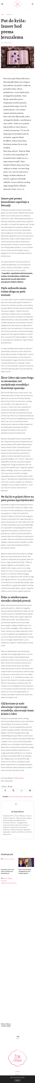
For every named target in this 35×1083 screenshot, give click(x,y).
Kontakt (17, 1075)
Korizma (11, 796)
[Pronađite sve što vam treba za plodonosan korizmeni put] (9, 862)
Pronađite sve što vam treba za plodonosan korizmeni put (7, 871)
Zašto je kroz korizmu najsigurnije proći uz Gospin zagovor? (24, 871)
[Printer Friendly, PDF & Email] (7, 786)
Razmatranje (28, 796)
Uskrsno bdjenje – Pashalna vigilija (6, 1025)
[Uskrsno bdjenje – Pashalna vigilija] (9, 949)
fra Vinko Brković (7, 42)
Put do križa (19, 796)
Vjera (2, 14)
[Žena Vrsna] (17, 4)
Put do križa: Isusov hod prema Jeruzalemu (13, 28)
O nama (17, 1071)
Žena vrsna (19, 778)
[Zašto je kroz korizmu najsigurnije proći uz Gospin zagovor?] (26, 862)
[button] (5, 790)
